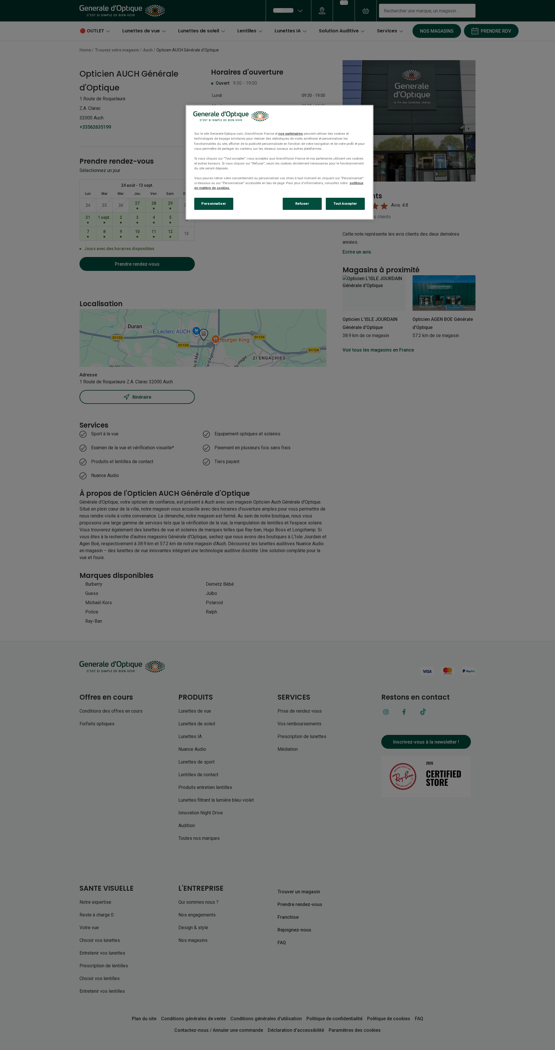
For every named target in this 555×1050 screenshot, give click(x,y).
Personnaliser (213, 204)
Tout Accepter (345, 204)
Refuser (302, 204)
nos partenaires (290, 134)
